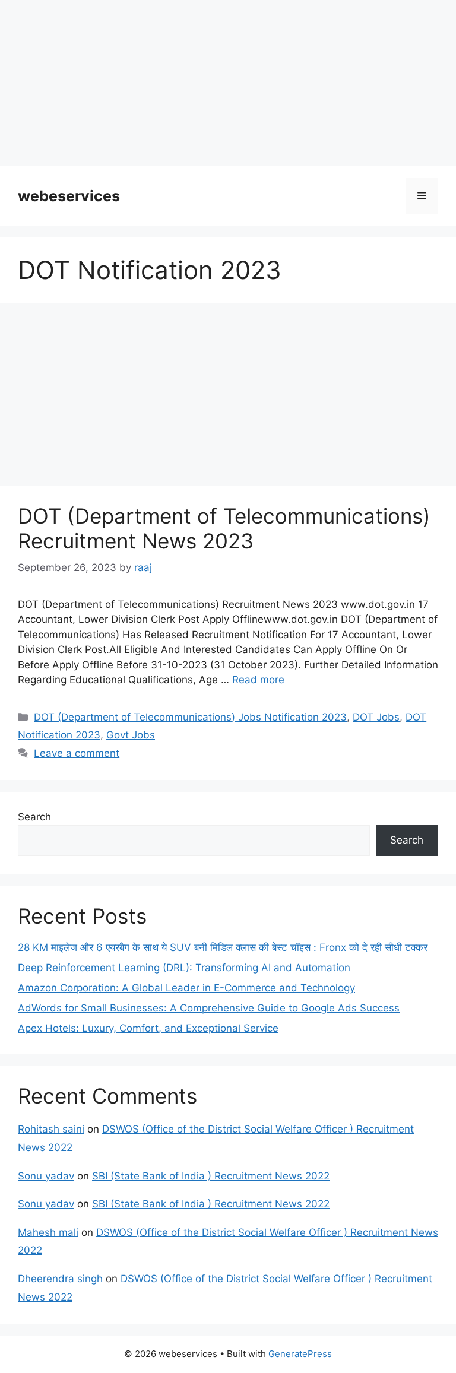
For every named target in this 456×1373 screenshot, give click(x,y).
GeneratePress (300, 1353)
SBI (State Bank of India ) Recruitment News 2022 (211, 1176)
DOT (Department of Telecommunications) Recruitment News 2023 (224, 528)
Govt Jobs (130, 735)
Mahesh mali (48, 1232)
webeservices (69, 196)
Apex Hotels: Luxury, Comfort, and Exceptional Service (148, 1028)
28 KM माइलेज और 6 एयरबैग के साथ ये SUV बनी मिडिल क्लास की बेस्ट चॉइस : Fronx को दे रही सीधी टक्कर (223, 947)
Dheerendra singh (60, 1279)
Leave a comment (76, 753)
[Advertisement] (228, 83)
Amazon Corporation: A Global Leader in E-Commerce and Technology (186, 988)
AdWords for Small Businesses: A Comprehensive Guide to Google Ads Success (209, 1008)
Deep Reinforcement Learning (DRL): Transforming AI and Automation (184, 968)
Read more (258, 680)
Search (34, 817)
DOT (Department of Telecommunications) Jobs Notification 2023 (190, 717)
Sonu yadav (46, 1176)
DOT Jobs (376, 717)
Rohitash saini (51, 1129)
